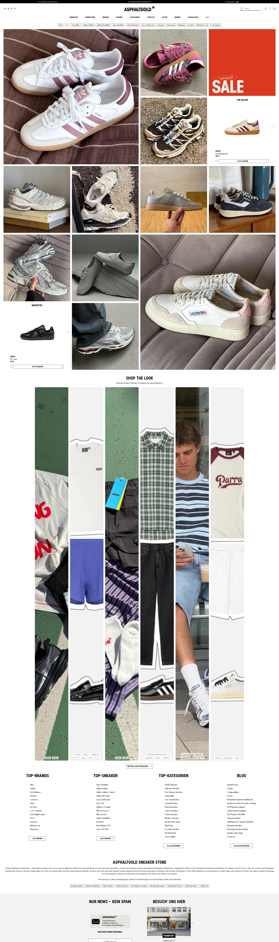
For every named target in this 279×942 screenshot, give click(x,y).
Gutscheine (215, 25)
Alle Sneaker (105, 838)
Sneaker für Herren (175, 886)
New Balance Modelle (236, 814)
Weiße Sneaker (171, 784)
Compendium (232, 792)
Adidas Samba (88, 25)
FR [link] (15, 8)
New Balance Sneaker (173, 792)
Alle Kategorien (173, 846)
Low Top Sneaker (172, 799)
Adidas (33, 788)
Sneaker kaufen (76, 886)
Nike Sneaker (108, 886)
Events (230, 795)
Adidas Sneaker (122, 886)
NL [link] (12, 8)
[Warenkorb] (274, 8)
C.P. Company (36, 810)
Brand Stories (232, 784)
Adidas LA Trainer (103, 806)
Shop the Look (202, 25)
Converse (34, 799)
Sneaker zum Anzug (235, 832)
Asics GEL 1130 (102, 829)
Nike (32, 784)
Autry (32, 803)
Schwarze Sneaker (172, 788)
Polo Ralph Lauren (37, 814)
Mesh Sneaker (170, 832)
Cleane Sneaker (171, 814)
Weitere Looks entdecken (137, 766)
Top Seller (76, 25)
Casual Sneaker (171, 803)
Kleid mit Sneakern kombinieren (240, 799)
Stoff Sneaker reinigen (236, 806)
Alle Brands (37, 838)
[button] (216, 161)
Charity (230, 788)
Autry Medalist (118, 25)
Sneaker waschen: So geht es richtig (241, 803)
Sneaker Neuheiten (93, 886)
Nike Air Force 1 (102, 810)
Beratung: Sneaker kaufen (237, 829)
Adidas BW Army (103, 795)
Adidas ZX (204, 886)
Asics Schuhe (170, 836)
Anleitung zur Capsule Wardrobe (240, 821)
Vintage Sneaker (233, 817)
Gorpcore (231, 836)
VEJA (32, 817)
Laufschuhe (169, 795)
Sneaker (161, 25)
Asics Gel (100, 803)
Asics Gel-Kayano (148, 25)
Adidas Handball (103, 25)
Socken (191, 25)
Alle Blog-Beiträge (241, 846)
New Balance (35, 792)
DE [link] (8, 8)
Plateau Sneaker (171, 806)
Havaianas (171, 25)
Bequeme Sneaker (234, 825)
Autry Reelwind (132, 25)
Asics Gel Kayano (103, 799)
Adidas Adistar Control (105, 792)
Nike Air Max (101, 814)
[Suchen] (242, 9)
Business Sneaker (172, 817)
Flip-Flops (169, 825)
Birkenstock (35, 825)
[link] (139, 8)
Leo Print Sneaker (172, 829)
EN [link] (5, 8)
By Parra (33, 806)
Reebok (33, 795)
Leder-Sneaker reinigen (236, 810)
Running (181, 25)
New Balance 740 (103, 825)
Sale (66, 25)
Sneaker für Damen (172, 821)
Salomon (33, 821)
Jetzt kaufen (242, 161)
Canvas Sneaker (171, 810)
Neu (60, 25)
